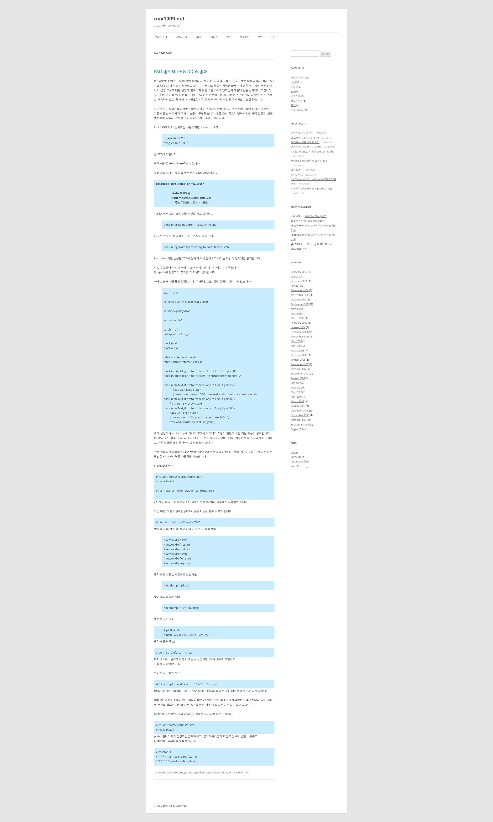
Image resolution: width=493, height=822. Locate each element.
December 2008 (300, 332)
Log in (294, 452)
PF (229, 772)
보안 (229, 36)
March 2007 (297, 401)
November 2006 (300, 415)
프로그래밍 (181, 36)
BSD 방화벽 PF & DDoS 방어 (181, 71)
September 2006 (300, 424)
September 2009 (300, 304)
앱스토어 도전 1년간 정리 (305, 137)
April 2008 (296, 345)
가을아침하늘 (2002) (316, 216)
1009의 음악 (160, 36)
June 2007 (296, 387)
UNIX (198, 36)
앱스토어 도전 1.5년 (302, 133)
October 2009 (298, 299)
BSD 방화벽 (207, 772)
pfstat (158, 714)
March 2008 (297, 350)
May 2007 (296, 392)
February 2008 (299, 355)
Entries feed (297, 457)
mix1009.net (169, 18)
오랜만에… (297, 174)
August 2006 (298, 429)
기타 (273, 36)
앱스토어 (244, 36)
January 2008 (298, 359)
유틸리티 (214, 36)
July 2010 (296, 285)
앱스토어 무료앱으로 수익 (305, 142)
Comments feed (300, 461)
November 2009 (300, 295)
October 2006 (298, 420)
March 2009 (297, 318)
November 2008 (300, 336)
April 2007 (296, 396)
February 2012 (299, 271)
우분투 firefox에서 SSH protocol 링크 (312, 188)
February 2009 (299, 322)
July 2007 (296, 382)
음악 (260, 36)
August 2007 (298, 378)
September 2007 (300, 373)
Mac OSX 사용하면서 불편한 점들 (309, 160)
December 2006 (300, 410)
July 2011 (296, 276)
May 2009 (296, 308)
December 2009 (300, 290)
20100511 (296, 170)
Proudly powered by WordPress (171, 805)
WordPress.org (299, 466)
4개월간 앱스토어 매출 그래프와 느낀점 (313, 151)
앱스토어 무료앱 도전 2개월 (306, 147)
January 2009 (298, 327)
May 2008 (296, 341)
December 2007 (300, 364)
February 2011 (299, 281)
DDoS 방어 (221, 772)
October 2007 (298, 369)
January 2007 (298, 406)
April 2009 (296, 313)
